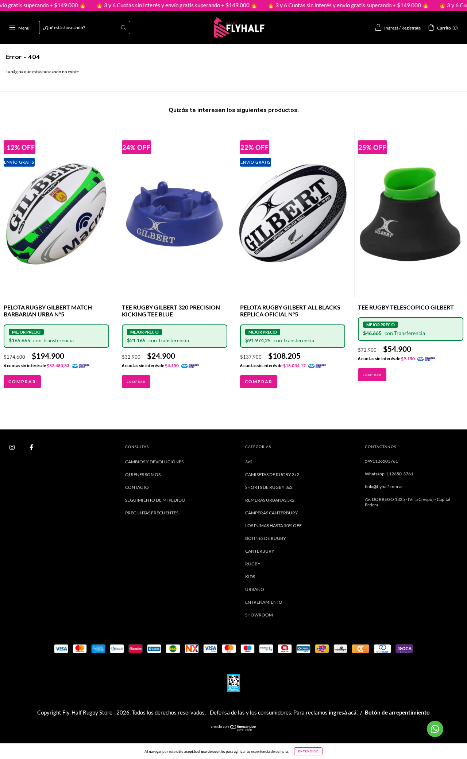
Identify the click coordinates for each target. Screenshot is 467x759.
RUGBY (252, 564)
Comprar (22, 381)
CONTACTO (137, 487)
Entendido (308, 751)
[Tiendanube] (233, 729)
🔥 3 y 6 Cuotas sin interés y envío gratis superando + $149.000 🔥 (158, 5)
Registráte (411, 28)
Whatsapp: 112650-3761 (389, 473)
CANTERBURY (259, 551)
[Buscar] (123, 27)
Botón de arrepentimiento (397, 712)
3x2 (248, 461)
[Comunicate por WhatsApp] (435, 729)
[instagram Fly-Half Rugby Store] (12, 447)
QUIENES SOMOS (143, 474)
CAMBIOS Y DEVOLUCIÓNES (154, 461)
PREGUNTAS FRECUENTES (151, 512)
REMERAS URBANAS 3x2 (269, 500)
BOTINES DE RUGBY (265, 538)
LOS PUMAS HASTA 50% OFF (273, 525)
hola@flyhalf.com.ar (384, 486)
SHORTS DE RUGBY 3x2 (269, 487)
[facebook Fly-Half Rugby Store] (31, 447)
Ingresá (391, 28)
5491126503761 (381, 461)
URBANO (254, 589)
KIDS (250, 576)
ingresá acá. (343, 712)
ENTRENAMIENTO (263, 602)
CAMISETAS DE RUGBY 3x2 (272, 474)
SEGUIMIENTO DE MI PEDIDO (155, 500)
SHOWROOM (259, 615)
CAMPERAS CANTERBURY (271, 512)
